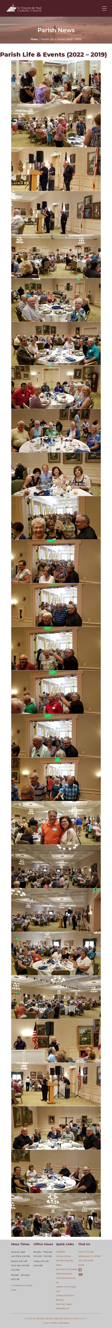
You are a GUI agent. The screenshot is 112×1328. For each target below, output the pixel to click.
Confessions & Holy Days (21, 1287)
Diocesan (64, 1323)
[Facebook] (80, 1270)
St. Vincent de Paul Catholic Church (52, 1318)
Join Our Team (64, 1304)
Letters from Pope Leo (66, 1288)
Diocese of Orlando (66, 1269)
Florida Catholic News (64, 1262)
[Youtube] (80, 1275)
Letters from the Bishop (65, 1297)
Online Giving (63, 1256)
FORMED (60, 1252)
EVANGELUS (62, 1308)
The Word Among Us (65, 1280)
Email (81, 1265)
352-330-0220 (86, 1260)
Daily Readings (64, 1273)
